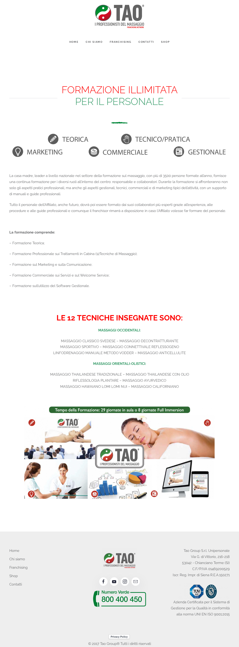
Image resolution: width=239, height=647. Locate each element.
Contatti (146, 41)
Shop (165, 41)
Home (74, 41)
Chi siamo (17, 559)
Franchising (120, 41)
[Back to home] (119, 16)
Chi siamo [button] (94, 41)
